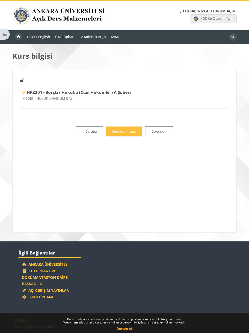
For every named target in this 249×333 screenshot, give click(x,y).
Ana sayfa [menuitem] (18, 37)
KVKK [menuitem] (115, 36)
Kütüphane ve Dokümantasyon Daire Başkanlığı (45, 277)
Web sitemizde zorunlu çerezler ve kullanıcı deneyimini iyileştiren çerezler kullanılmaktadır (124, 322)
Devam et (124, 328)
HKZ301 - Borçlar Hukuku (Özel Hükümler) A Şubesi (79, 92)
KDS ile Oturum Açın (217, 18)
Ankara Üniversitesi (48, 264)
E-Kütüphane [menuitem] (65, 36)
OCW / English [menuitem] (38, 36)
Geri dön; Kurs (124, 131)
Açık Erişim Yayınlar (48, 290)
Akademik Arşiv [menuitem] (93, 36)
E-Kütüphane (40, 296)
